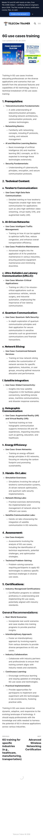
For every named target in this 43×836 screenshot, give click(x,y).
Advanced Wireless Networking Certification (33, 743)
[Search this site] (35, 23)
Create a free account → (19, 14)
